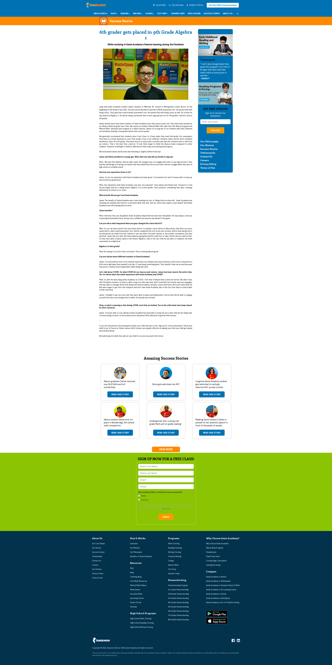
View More (166, 449)
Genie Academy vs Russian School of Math (223, 585)
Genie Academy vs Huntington (218, 598)
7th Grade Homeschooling (178, 615)
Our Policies (97, 569)
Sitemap (133, 607)
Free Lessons (194, 13)
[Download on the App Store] (223, 621)
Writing (137, 13)
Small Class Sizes (213, 556)
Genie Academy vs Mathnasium (218, 581)
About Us (228, 13)
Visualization (211, 552)
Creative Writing (174, 556)
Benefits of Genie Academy (141, 556)
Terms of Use (207, 167)
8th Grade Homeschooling (178, 620)
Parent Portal (135, 602)
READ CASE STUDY (120, 394)
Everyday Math (136, 594)
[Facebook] (233, 640)
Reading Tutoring (175, 548)
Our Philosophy (209, 141)
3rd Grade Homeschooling (178, 598)
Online (143, 496)
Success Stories (212, 13)
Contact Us (206, 156)
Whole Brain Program (214, 548)
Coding (149, 13)
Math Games (135, 590)
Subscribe (215, 130)
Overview (134, 544)
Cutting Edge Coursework (216, 561)
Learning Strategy (213, 565)
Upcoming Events (137, 598)
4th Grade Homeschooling (178, 602)
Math (114, 13)
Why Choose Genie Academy (217, 544)
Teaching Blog (135, 577)
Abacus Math (101, 13)
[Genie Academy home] (96, 5)
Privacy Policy (208, 164)
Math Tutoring (173, 544)
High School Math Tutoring (140, 619)
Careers (204, 160)
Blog (132, 572)
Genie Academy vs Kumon (216, 577)
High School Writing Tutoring (141, 627)
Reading (125, 13)
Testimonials (207, 152)
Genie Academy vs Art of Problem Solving (222, 602)
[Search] (237, 13)
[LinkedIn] (238, 640)
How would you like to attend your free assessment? (160, 492)
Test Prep (162, 13)
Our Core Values (98, 544)
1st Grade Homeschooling (178, 590)
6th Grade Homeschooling (178, 611)
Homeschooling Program (178, 585)
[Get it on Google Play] (223, 614)
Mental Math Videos (138, 585)
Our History (207, 145)
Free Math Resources (138, 581)
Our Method (135, 548)
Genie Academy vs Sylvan (216, 594)
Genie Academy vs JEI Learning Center (221, 590)
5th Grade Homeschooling (178, 607)
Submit (166, 517)
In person (144, 500)
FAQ (131, 568)
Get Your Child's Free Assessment (223, 5)
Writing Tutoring (174, 552)
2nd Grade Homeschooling (178, 594)
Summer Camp (178, 13)
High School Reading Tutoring (142, 623)
